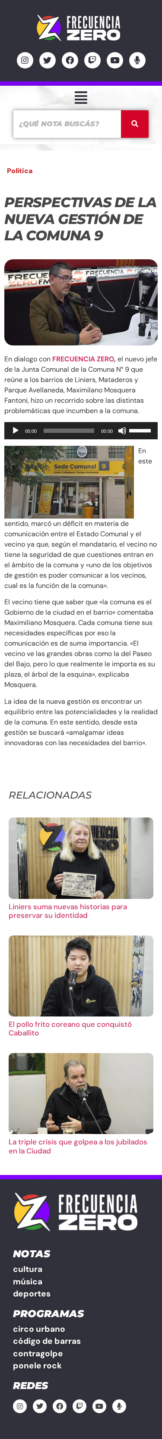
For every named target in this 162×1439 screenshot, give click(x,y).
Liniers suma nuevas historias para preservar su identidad (68, 911)
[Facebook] (70, 60)
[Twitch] (92, 60)
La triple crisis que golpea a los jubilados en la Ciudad (78, 1146)
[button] (81, 98)
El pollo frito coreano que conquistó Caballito (70, 1028)
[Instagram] (25, 60)
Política (20, 170)
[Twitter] (47, 60)
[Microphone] (137, 60)
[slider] (141, 430)
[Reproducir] (15, 430)
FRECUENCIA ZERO (83, 359)
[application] (81, 430)
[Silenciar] (122, 430)
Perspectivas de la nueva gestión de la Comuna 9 (80, 219)
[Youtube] (115, 60)
